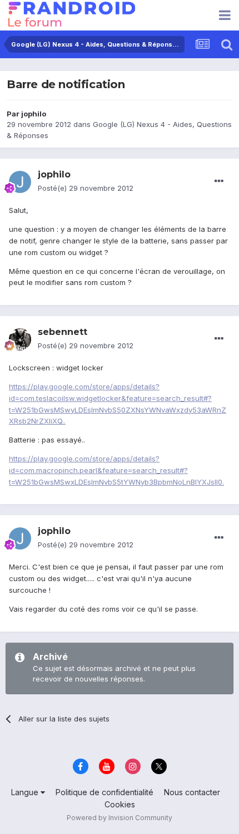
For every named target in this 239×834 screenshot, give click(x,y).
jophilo (33, 113)
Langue (26, 792)
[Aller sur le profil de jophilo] (20, 182)
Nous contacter (192, 792)
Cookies (119, 804)
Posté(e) (85, 188)
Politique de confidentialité (104, 792)
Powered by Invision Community (119, 817)
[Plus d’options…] (219, 181)
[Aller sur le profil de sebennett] (20, 339)
